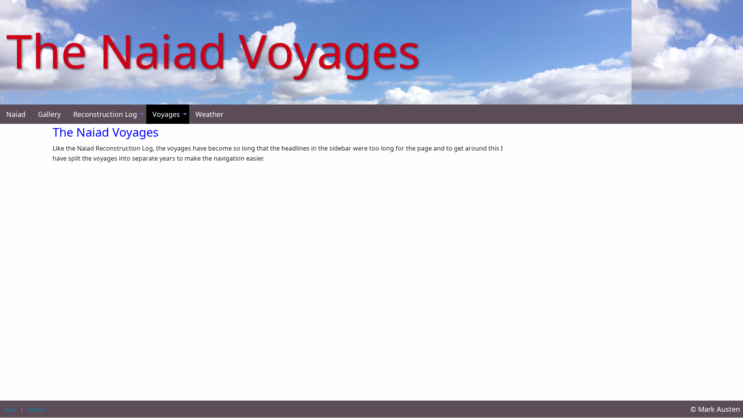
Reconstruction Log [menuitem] (105, 114)
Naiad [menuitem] (16, 114)
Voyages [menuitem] (166, 114)
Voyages (36, 410)
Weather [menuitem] (209, 114)
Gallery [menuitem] (49, 114)
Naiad (9, 410)
